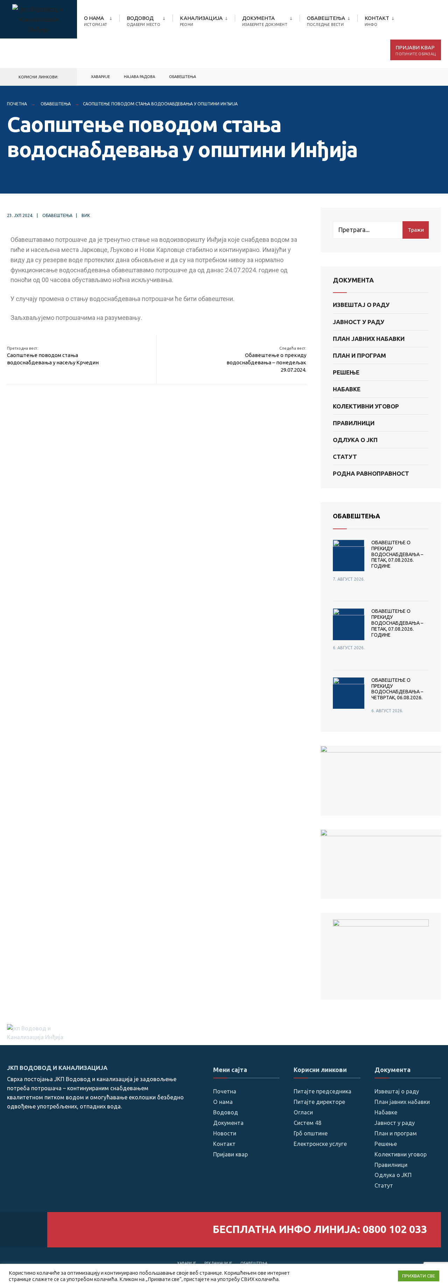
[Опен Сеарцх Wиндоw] (431, 77)
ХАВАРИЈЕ (100, 77)
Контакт (377, 21)
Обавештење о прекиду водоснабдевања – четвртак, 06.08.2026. (397, 688)
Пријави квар (416, 50)
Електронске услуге (320, 1144)
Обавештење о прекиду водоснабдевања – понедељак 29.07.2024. (266, 359)
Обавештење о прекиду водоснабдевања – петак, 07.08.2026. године (397, 554)
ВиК (86, 215)
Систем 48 (307, 1123)
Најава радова (139, 77)
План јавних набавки (369, 338)
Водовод (143, 21)
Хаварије (186, 1263)
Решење (346, 372)
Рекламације (218, 1263)
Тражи (416, 230)
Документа (264, 21)
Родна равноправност (371, 473)
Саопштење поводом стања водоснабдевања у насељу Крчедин (53, 355)
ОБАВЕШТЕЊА (356, 515)
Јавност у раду (358, 321)
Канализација (201, 21)
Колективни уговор (366, 406)
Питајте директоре (319, 1102)
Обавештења (326, 21)
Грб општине (311, 1133)
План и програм (359, 355)
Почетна (17, 104)
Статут (345, 456)
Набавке (346, 389)
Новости (224, 1133)
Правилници (353, 423)
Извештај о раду (361, 304)
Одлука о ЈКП (355, 439)
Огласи (303, 1112)
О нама (95, 21)
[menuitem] (101, 19)
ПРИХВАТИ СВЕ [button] (418, 1275)
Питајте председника (322, 1091)
